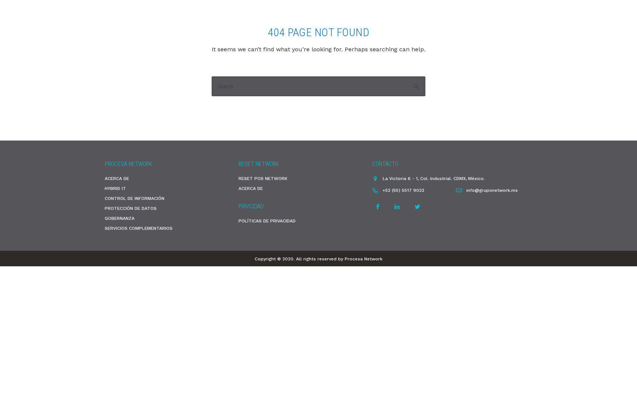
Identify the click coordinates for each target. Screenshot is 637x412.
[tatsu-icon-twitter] (417, 207)
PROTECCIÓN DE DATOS (131, 208)
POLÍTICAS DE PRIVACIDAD (267, 221)
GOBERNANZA (120, 218)
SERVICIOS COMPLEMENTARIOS (139, 228)
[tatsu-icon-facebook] (379, 207)
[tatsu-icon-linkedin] (398, 207)
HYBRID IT (115, 188)
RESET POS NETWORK (263, 178)
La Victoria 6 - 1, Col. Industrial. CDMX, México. (434, 178)
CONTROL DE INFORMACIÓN (134, 198)
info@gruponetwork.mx (492, 190)
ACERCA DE (117, 178)
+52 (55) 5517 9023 (403, 190)
